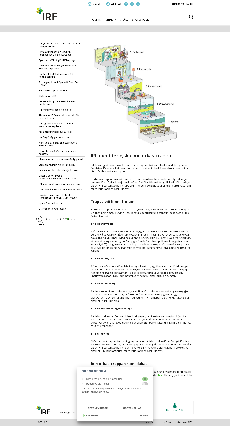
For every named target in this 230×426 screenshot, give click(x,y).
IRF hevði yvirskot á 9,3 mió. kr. (55, 109)
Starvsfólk (140, 19)
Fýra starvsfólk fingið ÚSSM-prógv (57, 60)
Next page (41, 224)
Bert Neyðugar (98, 408)
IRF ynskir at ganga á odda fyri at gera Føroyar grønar (59, 45)
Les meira (92, 415)
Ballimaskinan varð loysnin (53, 208)
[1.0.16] (143, 415)
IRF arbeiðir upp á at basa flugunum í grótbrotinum (58, 103)
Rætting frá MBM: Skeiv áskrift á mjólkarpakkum (56, 75)
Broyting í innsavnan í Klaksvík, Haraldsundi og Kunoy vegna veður (58, 196)
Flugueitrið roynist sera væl (53, 90)
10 (74, 219)
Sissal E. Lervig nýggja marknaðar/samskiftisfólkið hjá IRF (57, 177)
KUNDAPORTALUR (182, 4)
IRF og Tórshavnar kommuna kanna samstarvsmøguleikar (58, 125)
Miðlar (110, 19)
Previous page (39, 219)
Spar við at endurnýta (50, 203)
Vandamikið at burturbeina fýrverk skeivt (60, 189)
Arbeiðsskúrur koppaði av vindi (55, 131)
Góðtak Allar (132, 408)
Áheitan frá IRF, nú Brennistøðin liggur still (61, 159)
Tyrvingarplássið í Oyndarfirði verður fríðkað (58, 83)
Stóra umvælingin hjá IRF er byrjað (57, 164)
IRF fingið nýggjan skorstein (54, 137)
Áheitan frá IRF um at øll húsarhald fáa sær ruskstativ (59, 116)
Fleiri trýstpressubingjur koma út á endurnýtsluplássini (57, 67)
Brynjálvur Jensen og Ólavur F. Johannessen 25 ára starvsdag (55, 53)
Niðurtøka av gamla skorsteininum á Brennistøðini (58, 144)
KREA (190, 422)
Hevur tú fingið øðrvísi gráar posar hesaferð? (57, 152)
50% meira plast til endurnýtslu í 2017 (59, 170)
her (160, 375)
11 (77, 219)
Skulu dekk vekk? (47, 95)
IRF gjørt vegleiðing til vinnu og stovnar (60, 183)
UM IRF (97, 19)
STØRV (123, 19)
